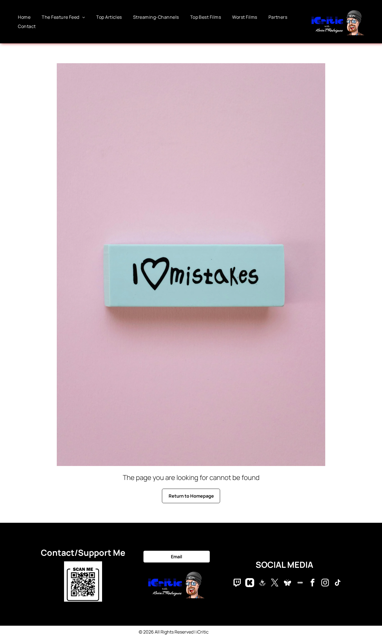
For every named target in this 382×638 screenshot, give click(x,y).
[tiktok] (337, 583)
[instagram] (325, 583)
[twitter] (274, 583)
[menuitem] (24, 17)
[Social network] (237, 583)
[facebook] (312, 583)
